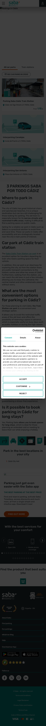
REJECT (23, 393)
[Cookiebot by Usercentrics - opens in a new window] (32, 330)
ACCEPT (23, 379)
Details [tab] (23, 337)
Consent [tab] (8, 337)
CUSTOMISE (21, 386)
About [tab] (37, 337)
